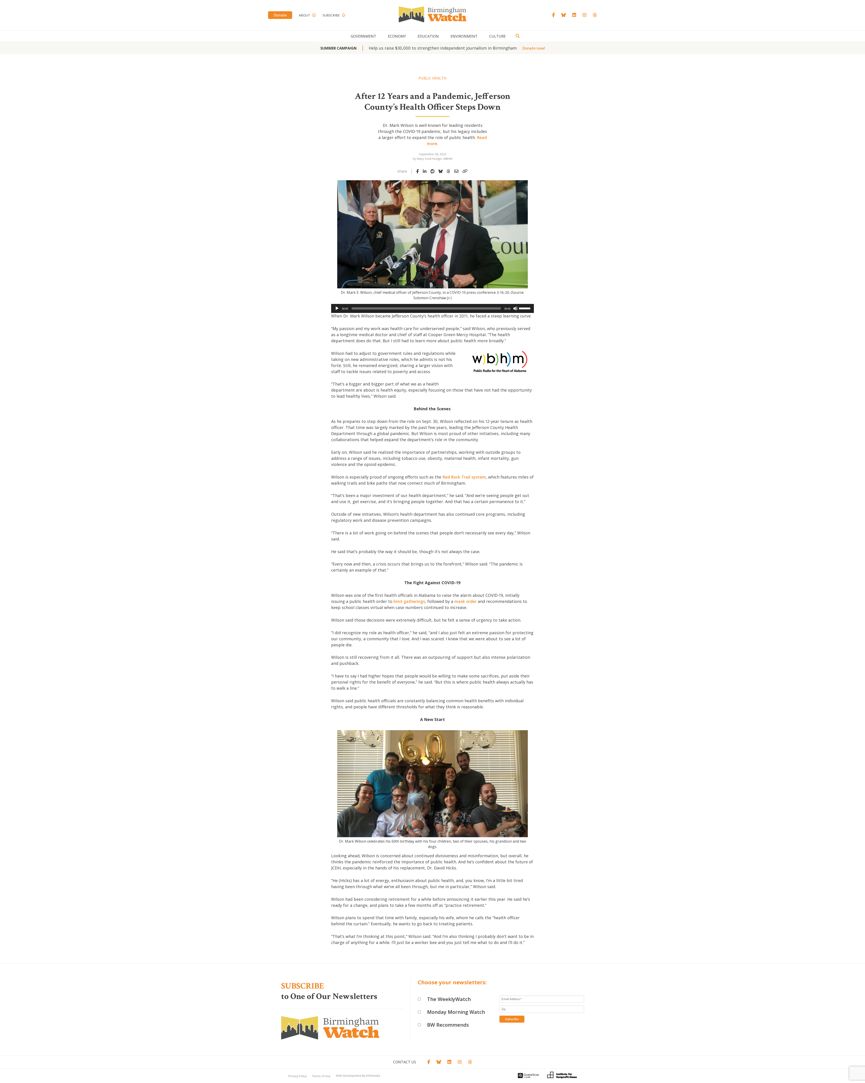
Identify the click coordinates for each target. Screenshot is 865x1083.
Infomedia (373, 1076)
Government (363, 36)
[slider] (525, 308)
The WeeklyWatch (449, 999)
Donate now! (534, 48)
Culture (497, 36)
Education (428, 36)
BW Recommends (448, 1024)
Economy (397, 36)
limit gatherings (409, 601)
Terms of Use (321, 1076)
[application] (432, 308)
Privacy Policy (297, 1076)
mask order (465, 601)
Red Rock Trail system (464, 477)
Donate (280, 15)
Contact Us (404, 1062)
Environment (464, 36)
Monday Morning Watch (456, 1011)
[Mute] (515, 308)
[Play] (337, 308)
